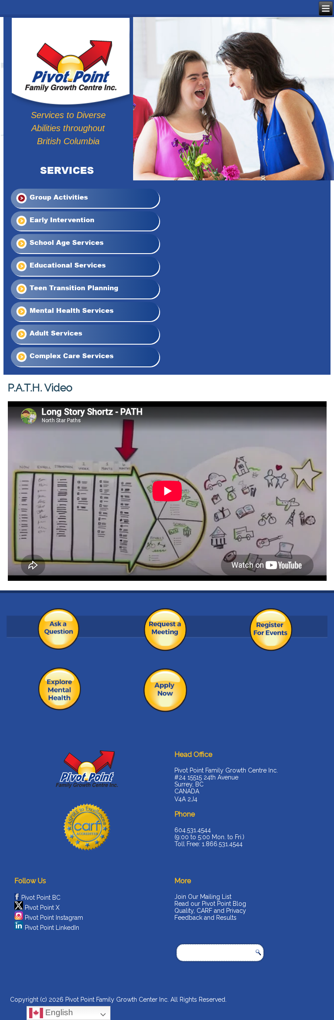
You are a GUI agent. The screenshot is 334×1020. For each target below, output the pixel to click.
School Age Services (65, 242)
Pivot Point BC (40, 897)
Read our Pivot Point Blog (210, 903)
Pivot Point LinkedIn (52, 927)
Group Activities (57, 197)
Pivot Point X (42, 907)
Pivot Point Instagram (54, 917)
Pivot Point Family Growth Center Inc (116, 999)
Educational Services (66, 265)
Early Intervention (60, 219)
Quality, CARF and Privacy (210, 910)
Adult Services (54, 333)
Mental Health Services (70, 310)
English (58, 1012)
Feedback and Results (205, 917)
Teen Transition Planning (72, 287)
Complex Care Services (70, 355)
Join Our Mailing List (202, 896)
